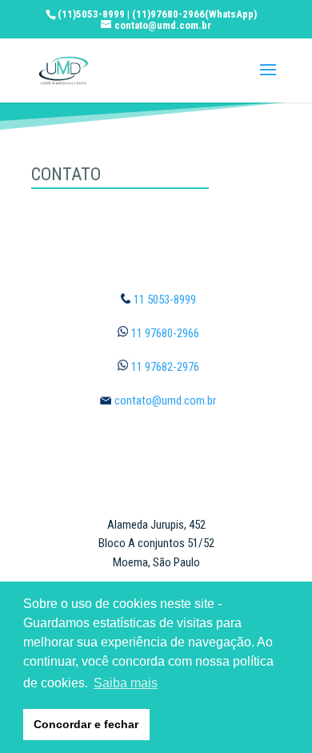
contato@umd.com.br (165, 400)
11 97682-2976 (165, 367)
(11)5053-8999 (91, 14)
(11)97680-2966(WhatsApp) (194, 14)
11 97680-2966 (165, 333)
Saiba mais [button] (126, 683)
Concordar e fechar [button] (86, 724)
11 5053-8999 (165, 299)
